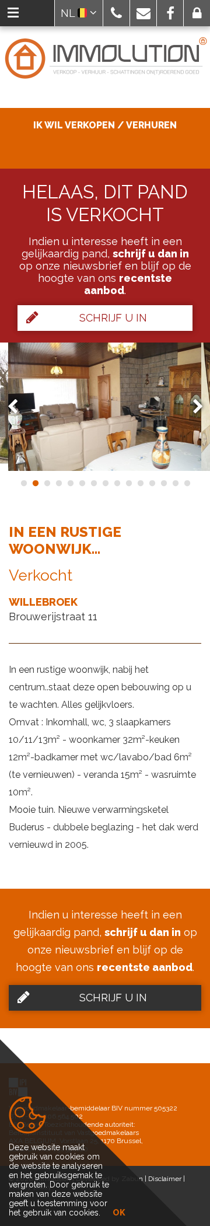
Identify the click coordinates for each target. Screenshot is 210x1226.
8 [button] (105, 483)
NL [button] (69, 13)
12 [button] (151, 483)
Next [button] (192, 406)
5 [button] (70, 483)
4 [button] (58, 483)
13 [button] (163, 483)
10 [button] (128, 483)
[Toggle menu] (13, 13)
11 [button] (140, 483)
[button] (116, 13)
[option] (105, 407)
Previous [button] (18, 406)
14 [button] (175, 483)
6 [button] (81, 483)
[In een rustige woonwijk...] (105, 407)
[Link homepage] (105, 58)
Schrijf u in (113, 318)
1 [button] (23, 483)
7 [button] (93, 483)
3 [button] (46, 483)
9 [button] (116, 483)
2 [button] (35, 483)
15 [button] (186, 483)
